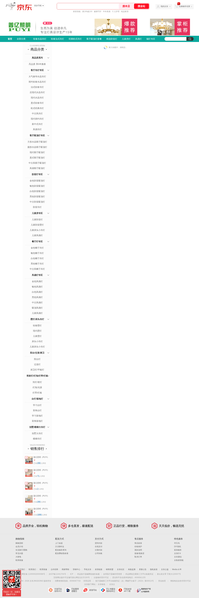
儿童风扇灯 (37, 235)
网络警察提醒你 (73, 590)
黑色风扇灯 (37, 297)
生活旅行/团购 (21, 550)
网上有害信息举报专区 (108, 590)
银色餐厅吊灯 (37, 253)
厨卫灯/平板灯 (37, 369)
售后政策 (138, 543)
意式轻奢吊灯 (37, 103)
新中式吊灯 (37, 124)
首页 (10, 39)
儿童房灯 (126, 39)
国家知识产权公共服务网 (143, 590)
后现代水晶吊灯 (37, 92)
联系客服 (19, 560)
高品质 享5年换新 (37, 64)
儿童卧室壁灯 (37, 225)
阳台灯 (37, 359)
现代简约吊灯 (37, 119)
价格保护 (138, 546)
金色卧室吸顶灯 (37, 180)
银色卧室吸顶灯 (37, 186)
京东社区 (120, 569)
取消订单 (138, 557)
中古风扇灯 (37, 302)
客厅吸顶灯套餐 (94, 39)
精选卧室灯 (111, 39)
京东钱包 (101, 584)
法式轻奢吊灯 (37, 87)
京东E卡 (177, 553)
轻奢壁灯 (37, 325)
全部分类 (21, 39)
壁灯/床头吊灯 (37, 319)
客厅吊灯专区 (37, 70)
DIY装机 (177, 546)
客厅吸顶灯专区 (37, 135)
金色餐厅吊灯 (37, 248)
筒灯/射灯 (37, 382)
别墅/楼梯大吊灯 (37, 427)
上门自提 (59, 543)
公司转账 (98, 553)
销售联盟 (109, 569)
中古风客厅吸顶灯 (37, 163)
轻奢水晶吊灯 (39, 39)
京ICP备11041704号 (57, 574)
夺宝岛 (177, 543)
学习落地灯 (37, 415)
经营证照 (87, 581)
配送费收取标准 (61, 553)
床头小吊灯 (37, 341)
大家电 (18, 557)
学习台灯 (37, 405)
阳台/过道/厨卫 (37, 352)
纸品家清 (124, 11)
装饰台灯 (37, 410)
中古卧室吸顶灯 (37, 202)
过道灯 (37, 364)
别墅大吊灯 (37, 433)
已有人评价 (39, 463)
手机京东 (87, 569)
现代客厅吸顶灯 (37, 152)
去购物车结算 (184, 6)
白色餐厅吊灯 (37, 258)
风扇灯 (138, 39)
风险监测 (131, 569)
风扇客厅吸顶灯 (37, 168)
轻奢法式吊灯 (57, 39)
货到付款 (98, 543)
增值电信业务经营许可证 (180, 581)
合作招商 (54, 569)
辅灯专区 (150, 39)
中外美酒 (106, 11)
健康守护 (97, 11)
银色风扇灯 (37, 286)
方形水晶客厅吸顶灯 (37, 142)
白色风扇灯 (37, 292)
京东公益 (165, 569)
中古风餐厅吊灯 (37, 269)
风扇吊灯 (37, 129)
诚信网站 (91, 590)
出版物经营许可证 (101, 577)
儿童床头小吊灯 (37, 230)
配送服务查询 (60, 550)
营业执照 (162, 581)
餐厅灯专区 (37, 241)
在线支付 (98, 546)
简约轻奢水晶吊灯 (37, 82)
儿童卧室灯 (37, 219)
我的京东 (164, 6)
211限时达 (59, 546)
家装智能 (77, 11)
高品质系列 (37, 57)
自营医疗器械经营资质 (112, 574)
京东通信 (178, 557)
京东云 (112, 584)
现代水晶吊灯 (37, 97)
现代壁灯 (37, 331)
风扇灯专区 (37, 275)
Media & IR (176, 569)
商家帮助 (65, 569)
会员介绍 (19, 546)
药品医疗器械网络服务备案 (88, 574)
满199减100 (87, 11)
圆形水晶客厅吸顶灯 (37, 147)
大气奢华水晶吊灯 (37, 76)
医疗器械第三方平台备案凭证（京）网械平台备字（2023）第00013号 (124, 581)
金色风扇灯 (37, 281)
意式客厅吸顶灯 (37, 157)
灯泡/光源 (37, 387)
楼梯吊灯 (37, 438)
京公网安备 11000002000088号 (31, 574)
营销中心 (76, 569)
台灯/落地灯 (37, 398)
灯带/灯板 (37, 392)
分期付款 (98, 550)
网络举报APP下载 (126, 590)
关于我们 (21, 569)
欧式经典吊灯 (37, 108)
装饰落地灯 (37, 421)
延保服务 (178, 550)
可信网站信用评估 (56, 590)
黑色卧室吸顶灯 (37, 196)
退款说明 (138, 550)
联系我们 (32, 569)
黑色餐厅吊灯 (37, 263)
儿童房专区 (37, 213)
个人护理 (115, 11)
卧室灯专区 (37, 174)
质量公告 (142, 569)
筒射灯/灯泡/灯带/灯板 (37, 375)
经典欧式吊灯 (75, 39)
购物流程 (19, 543)
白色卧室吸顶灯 (37, 191)
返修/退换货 (139, 553)
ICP (71, 574)
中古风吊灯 (37, 113)
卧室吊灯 (37, 207)
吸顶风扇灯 (37, 308)
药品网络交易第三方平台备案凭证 (139, 574)
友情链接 (98, 569)
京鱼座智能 (178, 560)
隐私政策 (153, 569)
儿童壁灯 (37, 336)
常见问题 (19, 553)
